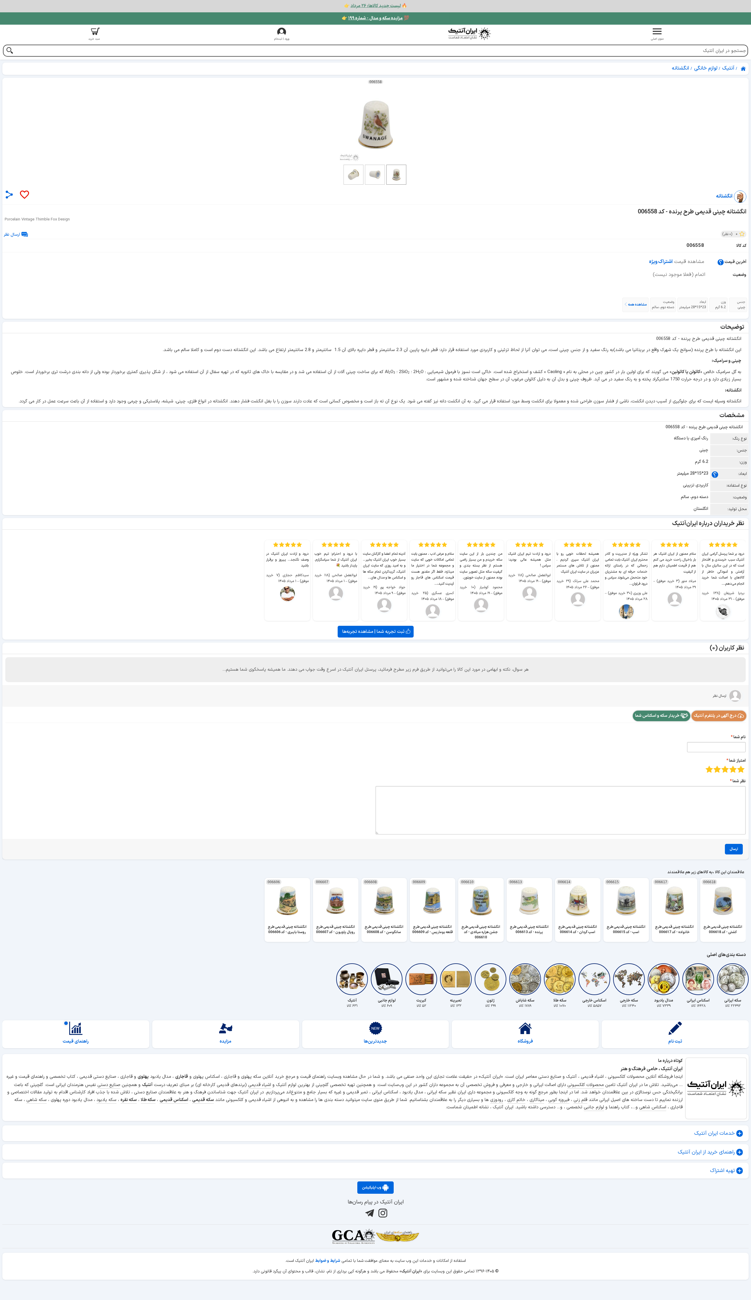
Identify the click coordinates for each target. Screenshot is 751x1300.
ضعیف (741, 769)
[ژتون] (490, 979)
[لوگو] (469, 33)
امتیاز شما (737, 761)
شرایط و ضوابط (327, 1261)
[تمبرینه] (456, 979)
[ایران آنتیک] (744, 69)
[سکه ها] (398, 1236)
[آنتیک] (352, 979)
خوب (717, 769)
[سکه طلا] (560, 979)
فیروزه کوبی (558, 1100)
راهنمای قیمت (76, 1041)
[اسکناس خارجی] (594, 979)
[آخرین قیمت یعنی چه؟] (721, 262)
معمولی (733, 769)
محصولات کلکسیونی (585, 1085)
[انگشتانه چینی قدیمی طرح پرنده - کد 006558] (375, 124)
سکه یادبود (106, 1100)
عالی (709, 769)
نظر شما (739, 781)
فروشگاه (525, 1041)
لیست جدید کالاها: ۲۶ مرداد (376, 6)
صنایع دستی (108, 1085)
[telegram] (369, 1213)
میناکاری (537, 1100)
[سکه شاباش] (525, 979)
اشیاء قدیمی (259, 1085)
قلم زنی (580, 1100)
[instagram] (382, 1213)
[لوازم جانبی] (386, 979)
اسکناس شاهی (652, 1107)
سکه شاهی (36, 1100)
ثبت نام (675, 1041)
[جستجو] (9, 51)
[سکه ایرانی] (733, 979)
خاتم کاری (516, 1100)
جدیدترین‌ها (375, 1041)
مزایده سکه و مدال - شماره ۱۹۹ (375, 18)
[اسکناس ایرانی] (698, 979)
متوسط (725, 769)
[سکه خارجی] (629, 979)
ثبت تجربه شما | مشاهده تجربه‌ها (374, 631)
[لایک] (24, 195)
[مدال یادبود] (663, 979)
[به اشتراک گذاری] (9, 194)
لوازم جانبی (594, 1107)
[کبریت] (421, 979)
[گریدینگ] (353, 1236)
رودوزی (496, 1100)
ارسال (734, 849)
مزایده (225, 1041)
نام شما (739, 737)
